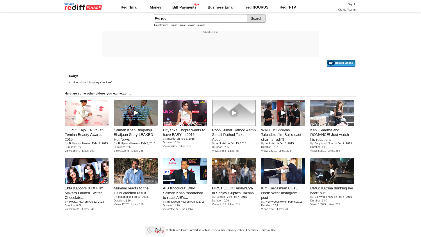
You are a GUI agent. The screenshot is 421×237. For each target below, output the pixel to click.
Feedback (252, 230)
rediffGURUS (257, 7)
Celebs (173, 25)
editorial (221, 143)
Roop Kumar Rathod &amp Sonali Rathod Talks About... (234, 134)
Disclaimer (218, 230)
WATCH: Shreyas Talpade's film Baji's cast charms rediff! (281, 134)
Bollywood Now (78, 143)
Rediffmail (130, 7)
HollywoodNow (275, 201)
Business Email (221, 7)
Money (155, 7)
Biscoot (171, 138)
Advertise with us (200, 230)
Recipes (200, 25)
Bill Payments (184, 7)
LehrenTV (222, 196)
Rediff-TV (288, 7)
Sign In (352, 4)
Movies (191, 25)
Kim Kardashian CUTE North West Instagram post (279, 193)
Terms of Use (268, 230)
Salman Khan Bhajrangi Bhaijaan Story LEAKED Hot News (133, 134)
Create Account (347, 9)
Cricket (182, 25)
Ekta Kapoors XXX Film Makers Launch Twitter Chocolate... (84, 193)
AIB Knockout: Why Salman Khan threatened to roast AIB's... (183, 193)
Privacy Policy (235, 230)
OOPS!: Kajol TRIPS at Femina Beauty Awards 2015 (84, 134)
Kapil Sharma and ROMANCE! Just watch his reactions (329, 134)
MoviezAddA (76, 201)
